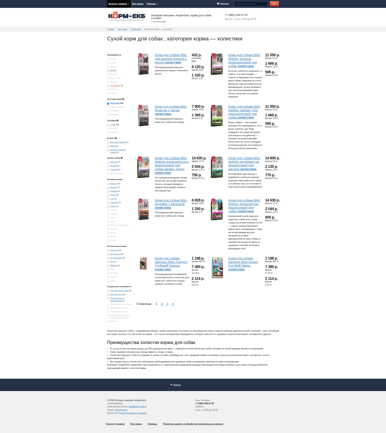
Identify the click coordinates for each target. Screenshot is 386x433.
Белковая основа (115, 179)
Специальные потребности (119, 287)
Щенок (113, 146)
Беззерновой (115, 258)
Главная (110, 29)
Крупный (114, 162)
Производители (114, 55)
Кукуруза (114, 250)
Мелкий (113, 166)
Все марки (138, 3)
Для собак (122, 29)
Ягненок (113, 187)
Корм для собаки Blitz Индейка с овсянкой (171, 203)
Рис (111, 262)
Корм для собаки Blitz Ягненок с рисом (171, 110)
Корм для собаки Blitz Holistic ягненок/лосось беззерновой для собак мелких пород (172, 165)
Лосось (113, 195)
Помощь (151, 3)
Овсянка (113, 265)
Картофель (115, 254)
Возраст (111, 138)
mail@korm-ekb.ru (137, 406)
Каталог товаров (118, 3)
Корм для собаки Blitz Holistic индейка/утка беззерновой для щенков (244, 163)
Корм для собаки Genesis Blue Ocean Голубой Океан (243, 263)
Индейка (113, 191)
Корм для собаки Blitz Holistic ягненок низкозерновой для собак (244, 60)
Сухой (112, 125)
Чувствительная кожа (119, 291)
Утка (112, 199)
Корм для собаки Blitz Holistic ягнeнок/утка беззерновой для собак (244, 205)
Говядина (114, 202)
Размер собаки (114, 158)
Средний (114, 170)
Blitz (112, 70)
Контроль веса (116, 294)
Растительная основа (117, 246)
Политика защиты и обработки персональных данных (193, 424)
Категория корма (114, 99)
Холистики (115, 103)
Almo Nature (115, 86)
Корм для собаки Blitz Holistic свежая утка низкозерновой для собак (244, 112)
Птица (112, 206)
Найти (274, 3)
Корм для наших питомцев (133, 413)
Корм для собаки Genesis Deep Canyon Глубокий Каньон (171, 263)
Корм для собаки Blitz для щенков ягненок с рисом (171, 58)
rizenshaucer (121, 410)
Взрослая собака (117, 142)
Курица (113, 184)
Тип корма (112, 121)
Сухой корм (135, 29)
